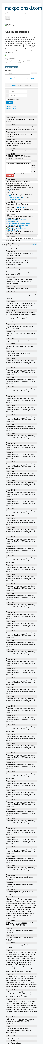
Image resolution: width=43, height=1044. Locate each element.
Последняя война (15, 199)
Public (11, 189)
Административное (12, 67)
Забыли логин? (11, 106)
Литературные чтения (16, 197)
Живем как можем (15, 191)
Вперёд (32, 78)
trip (10, 195)
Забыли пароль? (11, 108)
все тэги (21, 207)
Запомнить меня (13, 99)
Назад (10, 78)
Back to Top (37, 245)
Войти (9, 102)
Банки (11, 193)
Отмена (10, 175)
